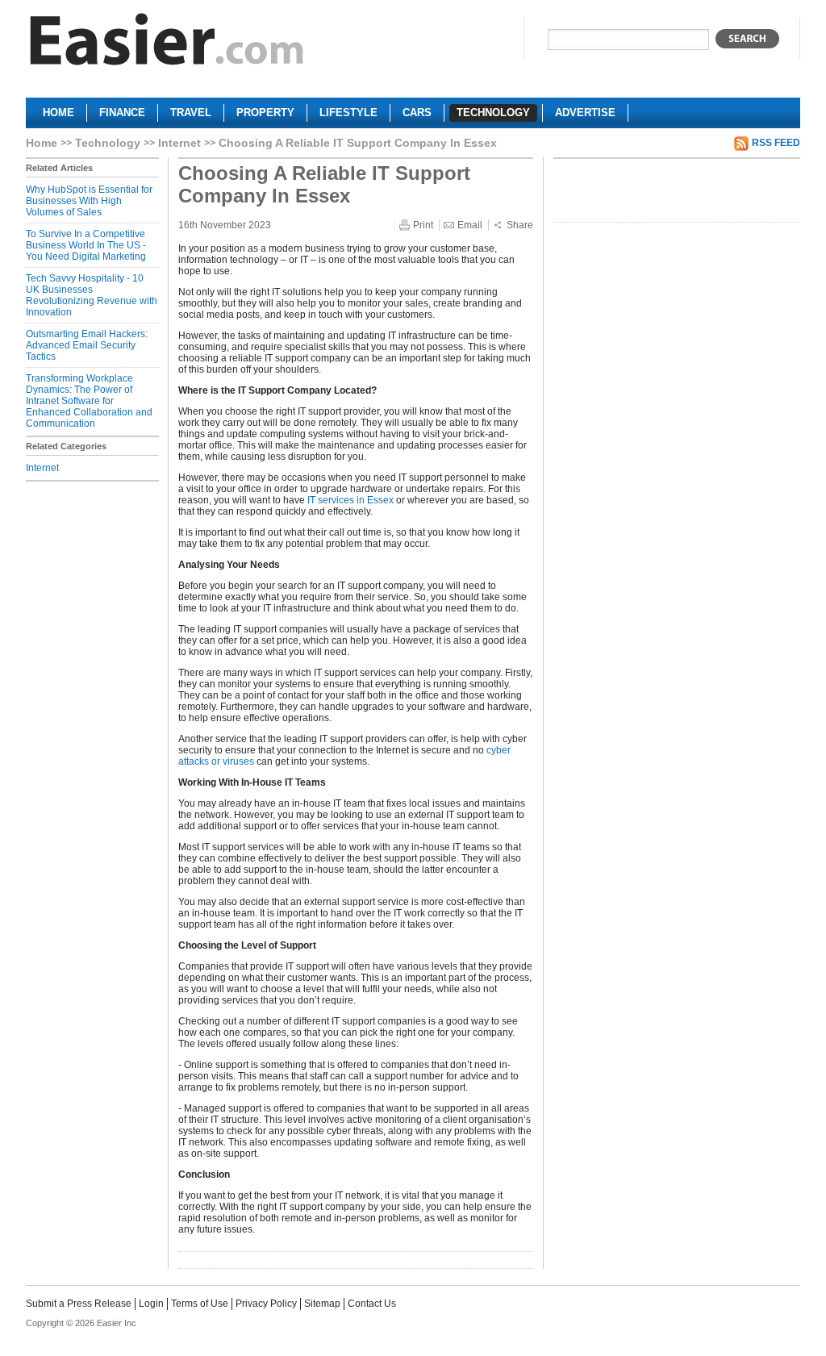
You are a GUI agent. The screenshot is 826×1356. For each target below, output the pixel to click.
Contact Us (372, 1303)
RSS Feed (776, 142)
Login (151, 1303)
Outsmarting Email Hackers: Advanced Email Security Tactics (87, 345)
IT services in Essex (350, 500)
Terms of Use (199, 1303)
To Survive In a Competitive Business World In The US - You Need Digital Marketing (86, 245)
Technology (107, 142)
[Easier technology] (167, 43)
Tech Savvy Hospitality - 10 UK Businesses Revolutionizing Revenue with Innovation (91, 295)
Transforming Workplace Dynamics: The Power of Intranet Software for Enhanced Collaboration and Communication (89, 401)
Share (520, 225)
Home (41, 142)
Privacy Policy (266, 1303)
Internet (179, 142)
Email (469, 225)
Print (423, 225)
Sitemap (322, 1303)
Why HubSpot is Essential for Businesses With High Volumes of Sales (89, 201)
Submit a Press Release (78, 1303)
